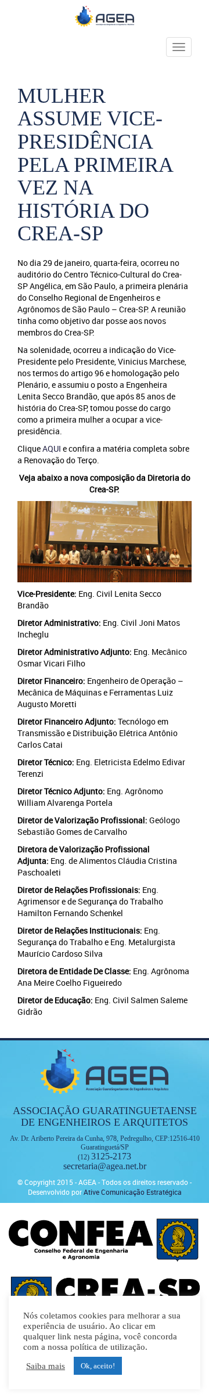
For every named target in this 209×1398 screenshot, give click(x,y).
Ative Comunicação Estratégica (133, 1192)
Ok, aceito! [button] (98, 1365)
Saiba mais (45, 1366)
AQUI (51, 448)
